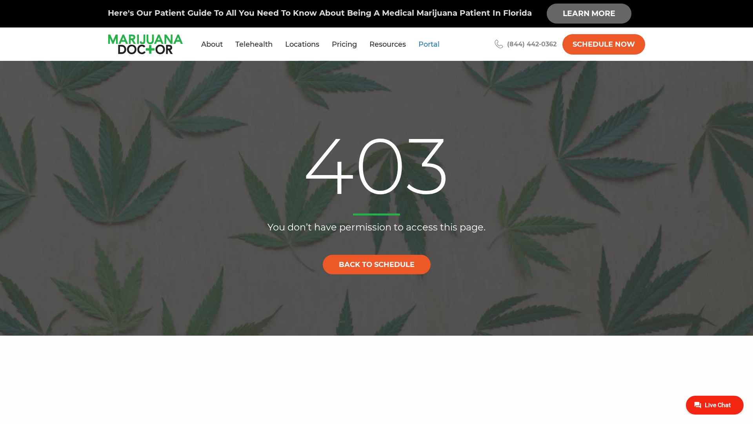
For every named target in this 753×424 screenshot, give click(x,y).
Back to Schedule (377, 264)
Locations (302, 44)
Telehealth (254, 44)
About (212, 44)
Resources (387, 44)
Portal (429, 44)
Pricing (344, 44)
